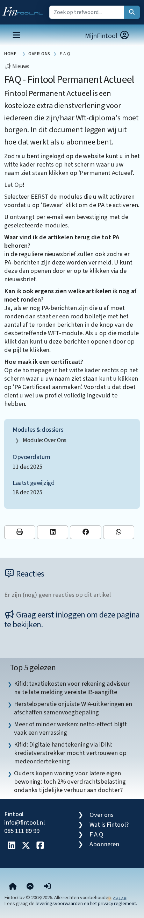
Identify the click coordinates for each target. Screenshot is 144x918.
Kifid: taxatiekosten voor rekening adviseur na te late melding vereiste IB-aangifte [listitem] (72, 688)
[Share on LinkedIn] (52, 532)
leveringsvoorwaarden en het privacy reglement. (86, 903)
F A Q (96, 834)
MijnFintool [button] (102, 36)
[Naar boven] (30, 887)
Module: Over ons (44, 440)
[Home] (12, 887)
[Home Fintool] (24, 9)
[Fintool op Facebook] (40, 846)
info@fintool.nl (24, 822)
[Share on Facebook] (85, 532)
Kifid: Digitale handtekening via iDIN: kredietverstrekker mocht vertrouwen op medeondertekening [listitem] (70, 753)
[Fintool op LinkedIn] (11, 846)
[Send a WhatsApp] (118, 532)
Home (10, 53)
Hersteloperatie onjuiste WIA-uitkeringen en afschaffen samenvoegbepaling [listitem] (73, 708)
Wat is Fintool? (109, 824)
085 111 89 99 (21, 830)
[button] (47, 887)
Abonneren (104, 844)
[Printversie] (19, 532)
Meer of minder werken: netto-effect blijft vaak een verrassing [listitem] (70, 728)
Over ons (101, 814)
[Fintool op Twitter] (25, 846)
